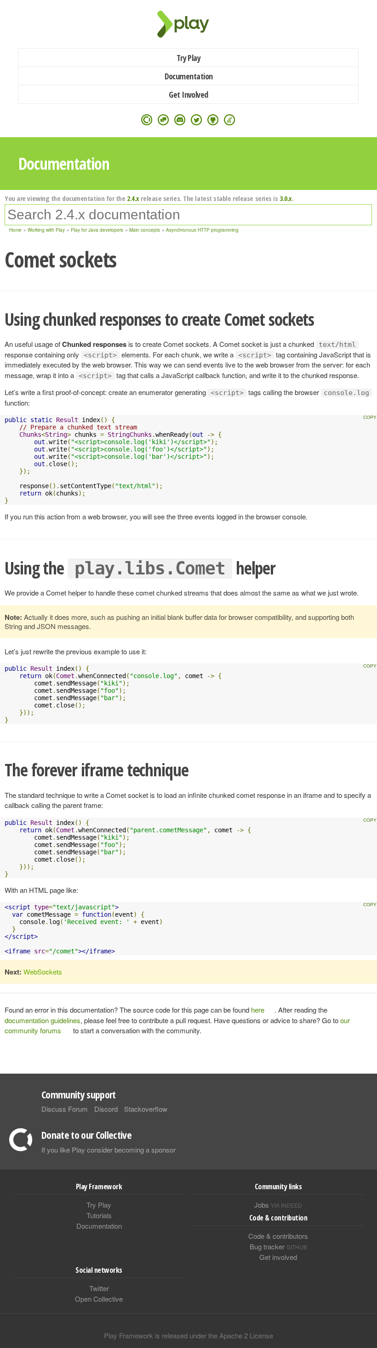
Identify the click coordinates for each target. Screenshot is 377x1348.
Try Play (189, 57)
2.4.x (133, 198)
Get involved (278, 1257)
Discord (106, 1109)
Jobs (278, 1204)
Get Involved (188, 94)
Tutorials (99, 1215)
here (257, 1009)
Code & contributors (278, 1236)
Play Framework (188, 24)
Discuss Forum (64, 1109)
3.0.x (286, 198)
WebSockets (42, 971)
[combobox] (188, 214)
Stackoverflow (145, 1109)
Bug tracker (278, 1246)
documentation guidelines (42, 1020)
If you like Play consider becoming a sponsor (108, 1149)
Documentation (189, 76)
